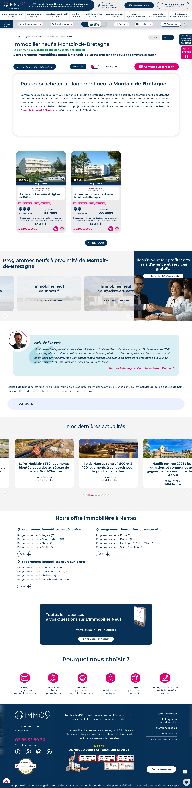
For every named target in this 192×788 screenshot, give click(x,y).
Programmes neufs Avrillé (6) (35, 547)
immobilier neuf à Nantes (38, 110)
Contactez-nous (139, 5)
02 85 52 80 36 (29, 229)
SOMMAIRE (26, 403)
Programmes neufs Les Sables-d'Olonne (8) (43, 579)
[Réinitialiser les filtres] (184, 24)
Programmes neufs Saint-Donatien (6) (119, 547)
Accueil (16, 37)
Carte (154, 38)
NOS (186, 52)
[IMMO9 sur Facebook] (17, 752)
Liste (168, 38)
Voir (22, 554)
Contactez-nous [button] (161, 769)
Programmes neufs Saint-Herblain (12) (40, 539)
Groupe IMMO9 (167, 713)
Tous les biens (62, 24)
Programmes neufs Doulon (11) (114, 539)
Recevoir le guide (96, 639)
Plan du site (169, 733)
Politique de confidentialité (168, 721)
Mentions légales (166, 727)
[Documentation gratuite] (55, 228)
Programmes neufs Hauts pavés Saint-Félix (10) (125, 543)
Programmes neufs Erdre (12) (113, 535)
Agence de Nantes (136, 15)
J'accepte (173, 785)
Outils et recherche (180, 15)
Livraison (144, 24)
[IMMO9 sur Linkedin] (49, 752)
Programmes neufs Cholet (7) (35, 543)
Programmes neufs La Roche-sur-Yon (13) (42, 571)
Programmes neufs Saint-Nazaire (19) (40, 567)
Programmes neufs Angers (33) (36, 535)
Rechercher (170, 24)
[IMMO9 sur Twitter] (28, 752)
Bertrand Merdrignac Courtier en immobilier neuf (141, 368)
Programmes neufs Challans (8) (36, 575)
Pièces (121, 24)
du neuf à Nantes (157, 15)
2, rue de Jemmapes (109, 5)
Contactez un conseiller (156, 67)
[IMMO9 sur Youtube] (38, 752)
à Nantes (34, 15)
